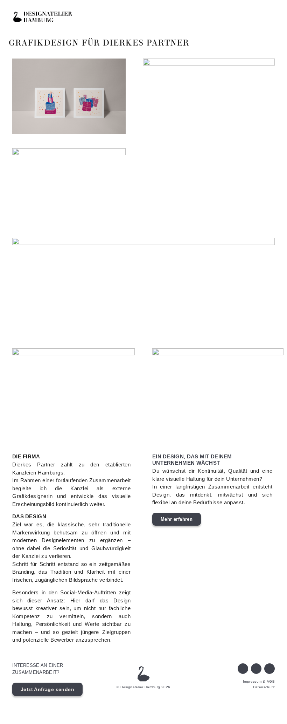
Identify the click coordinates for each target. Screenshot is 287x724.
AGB (271, 681)
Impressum (252, 681)
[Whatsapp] (256, 668)
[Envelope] (243, 668)
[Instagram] (269, 668)
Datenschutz (264, 687)
